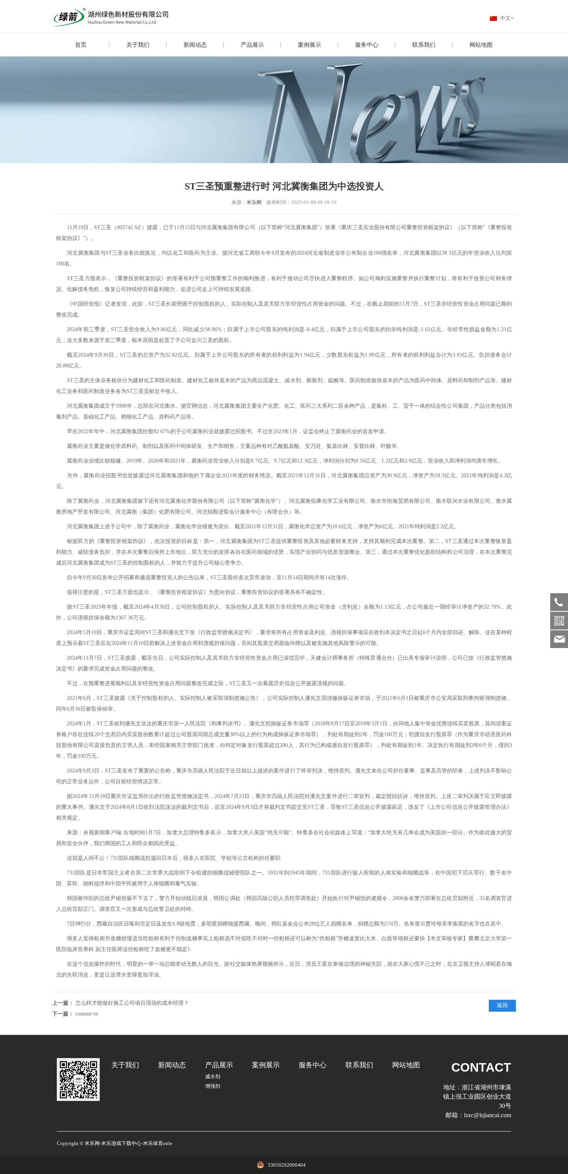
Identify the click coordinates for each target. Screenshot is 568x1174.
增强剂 (212, 1086)
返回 (502, 1005)
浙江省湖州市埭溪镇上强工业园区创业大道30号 (477, 1096)
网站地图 (481, 45)
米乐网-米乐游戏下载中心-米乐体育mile (128, 1143)
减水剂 (212, 1076)
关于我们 (138, 45)
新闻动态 (195, 45)
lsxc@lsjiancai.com (487, 1115)
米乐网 (254, 202)
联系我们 (423, 45)
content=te (86, 1014)
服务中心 (366, 45)
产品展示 (252, 45)
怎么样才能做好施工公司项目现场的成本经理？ (132, 1003)
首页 (81, 45)
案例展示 (309, 45)
